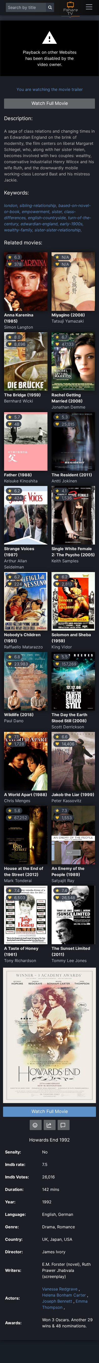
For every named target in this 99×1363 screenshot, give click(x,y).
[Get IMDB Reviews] (36, 1125)
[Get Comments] (64, 1125)
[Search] (50, 7)
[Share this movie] (50, 1125)
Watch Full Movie (49, 1111)
